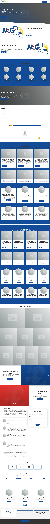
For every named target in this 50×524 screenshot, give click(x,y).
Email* (30, 416)
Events (26, 1)
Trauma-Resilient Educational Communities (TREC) (40, 512)
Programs (18, 512)
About (18, 1)
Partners (28, 1)
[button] (22, 2)
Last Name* (39, 413)
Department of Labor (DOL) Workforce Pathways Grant (40, 513)
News (31, 1)
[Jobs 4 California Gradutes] (4, 1)
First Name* (30, 413)
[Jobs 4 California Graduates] (8, 512)
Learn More (8, 200)
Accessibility (35, 514)
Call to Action (10, 378)
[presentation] (22, 375)
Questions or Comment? (32, 419)
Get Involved (44, 1)
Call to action (3, 16)
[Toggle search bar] (48, 2)
